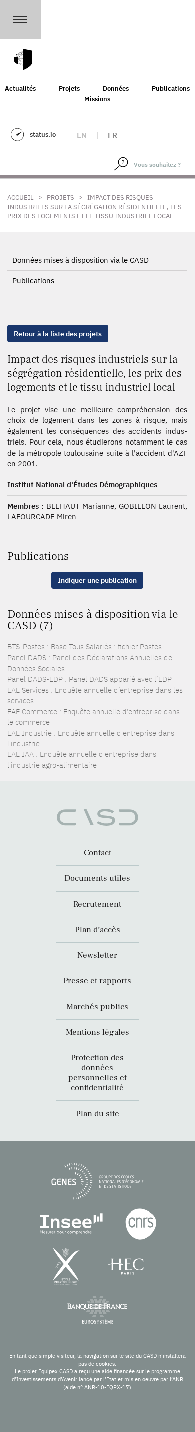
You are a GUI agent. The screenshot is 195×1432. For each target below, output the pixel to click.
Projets (69, 88)
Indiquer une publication (97, 580)
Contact (98, 852)
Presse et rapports (98, 980)
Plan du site (98, 1113)
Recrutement (98, 904)
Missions (97, 99)
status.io (43, 134)
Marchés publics (97, 1006)
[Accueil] (24, 59)
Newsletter (98, 955)
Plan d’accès (97, 929)
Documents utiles (97, 878)
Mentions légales (98, 1032)
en (82, 135)
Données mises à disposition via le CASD (80, 260)
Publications (33, 280)
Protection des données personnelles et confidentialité (97, 1072)
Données (116, 88)
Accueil (21, 197)
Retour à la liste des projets (58, 333)
